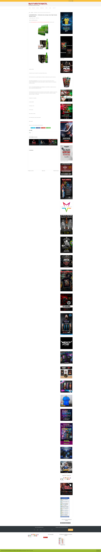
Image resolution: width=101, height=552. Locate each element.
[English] (61, 478)
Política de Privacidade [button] (29, 550)
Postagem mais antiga (56, 170)
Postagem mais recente (30, 170)
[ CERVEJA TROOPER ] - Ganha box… (65, 501)
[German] (65, 478)
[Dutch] (70, 478)
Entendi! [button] (98, 550)
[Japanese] (64, 479)
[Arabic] (67, 479)
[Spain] (67, 478)
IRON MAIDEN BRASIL (63, 503)
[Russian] (61, 479)
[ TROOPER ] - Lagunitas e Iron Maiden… (65, 507)
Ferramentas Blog (62, 480)
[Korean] (66, 479)
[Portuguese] (62, 479)
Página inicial (43, 170)
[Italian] (69, 478)
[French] (64, 478)
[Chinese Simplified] (69, 479)
